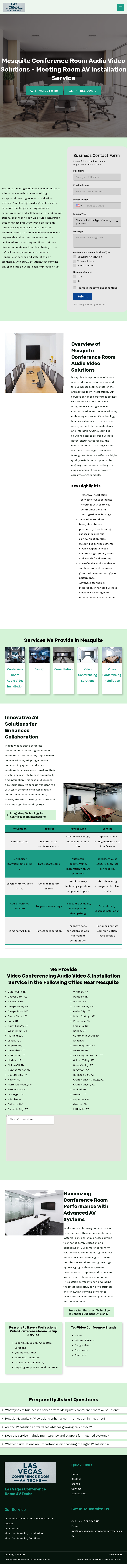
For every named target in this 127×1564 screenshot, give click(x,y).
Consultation (12, 1528)
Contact (76, 1478)
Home (75, 1473)
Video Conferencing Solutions (22, 1538)
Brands (75, 1483)
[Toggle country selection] (79, 206)
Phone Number (81, 199)
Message (78, 231)
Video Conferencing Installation (24, 1533)
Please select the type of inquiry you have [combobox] (93, 222)
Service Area (78, 1493)
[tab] (30, 815)
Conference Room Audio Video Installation (30, 1518)
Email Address (81, 185)
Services (76, 1488)
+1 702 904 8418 (90, 1521)
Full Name (78, 170)
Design (9, 1523)
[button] (44, 90)
